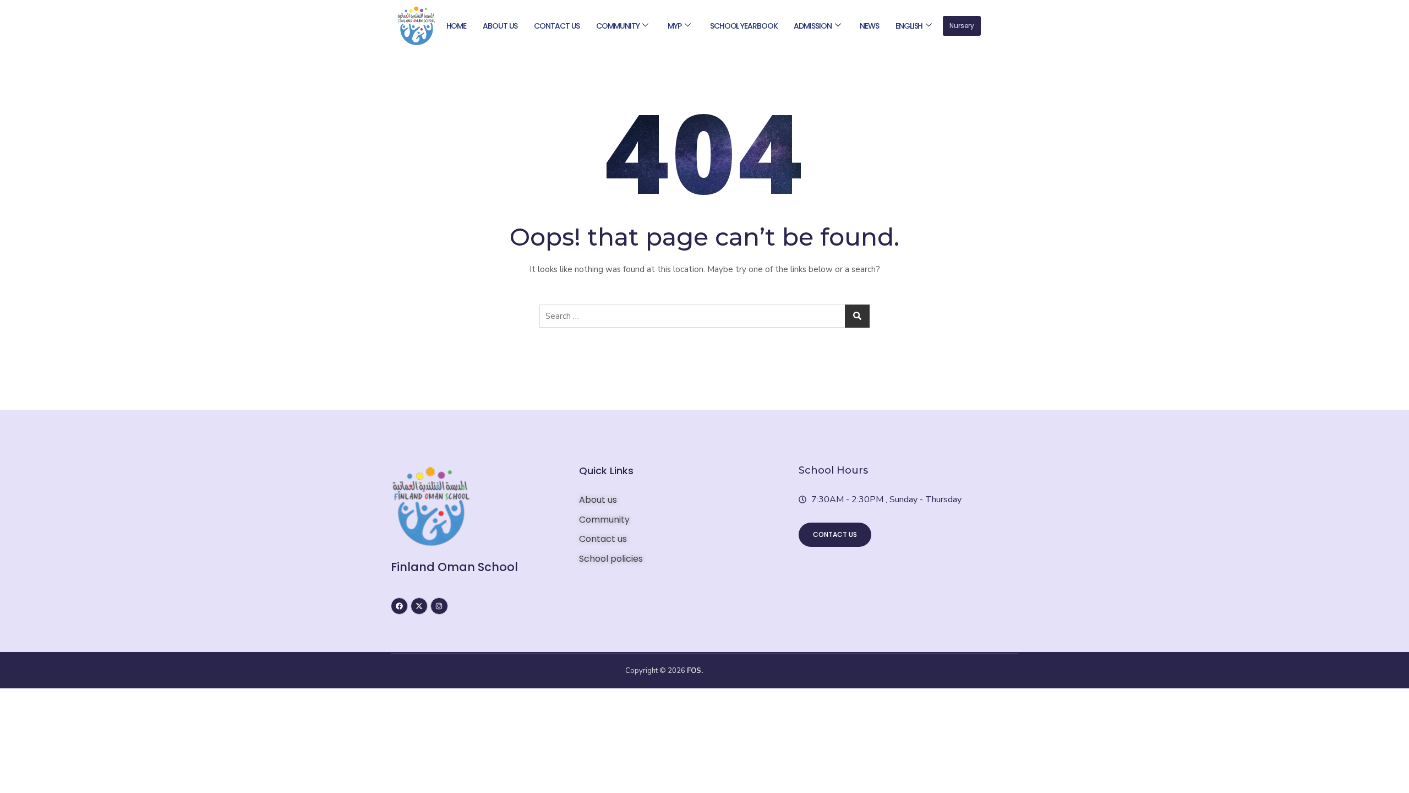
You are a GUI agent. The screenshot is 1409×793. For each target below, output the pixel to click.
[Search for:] (704, 316)
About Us (500, 25)
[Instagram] (438, 606)
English (908, 25)
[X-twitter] (419, 606)
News (869, 25)
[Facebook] (399, 606)
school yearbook (744, 25)
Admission (812, 25)
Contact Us (557, 25)
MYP (674, 25)
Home (456, 25)
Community (617, 25)
